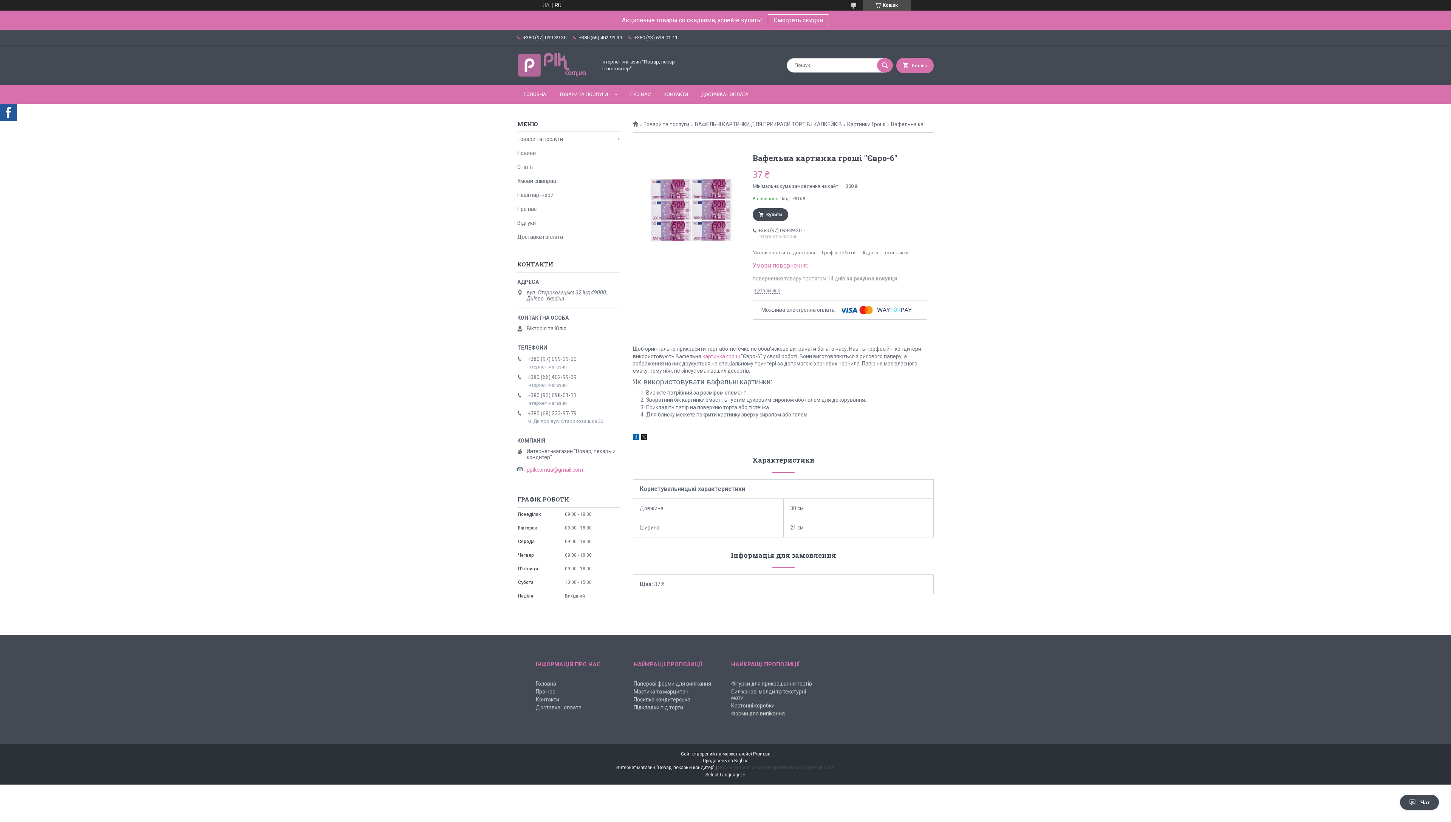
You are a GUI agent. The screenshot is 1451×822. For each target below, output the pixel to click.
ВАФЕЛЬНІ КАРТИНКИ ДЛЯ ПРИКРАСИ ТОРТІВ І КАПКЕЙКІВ (768, 124)
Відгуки (526, 223)
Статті (525, 167)
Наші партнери (535, 195)
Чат (1425, 802)
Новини (526, 153)
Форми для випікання (758, 714)
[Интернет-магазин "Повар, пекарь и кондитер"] (555, 76)
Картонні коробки (753, 706)
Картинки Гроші (866, 124)
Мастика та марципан (661, 692)
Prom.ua (761, 754)
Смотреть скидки (798, 20)
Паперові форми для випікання (672, 684)
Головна (535, 94)
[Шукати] (885, 65)
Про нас (640, 94)
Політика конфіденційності (806, 767)
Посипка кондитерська (662, 700)
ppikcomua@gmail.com (555, 470)
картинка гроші (721, 356)
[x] (644, 438)
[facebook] (636, 438)
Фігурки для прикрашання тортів (771, 684)
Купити (774, 214)
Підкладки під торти (658, 707)
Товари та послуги (583, 94)
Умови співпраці (537, 181)
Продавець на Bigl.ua (726, 760)
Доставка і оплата (725, 94)
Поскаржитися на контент (745, 767)
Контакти (676, 94)
